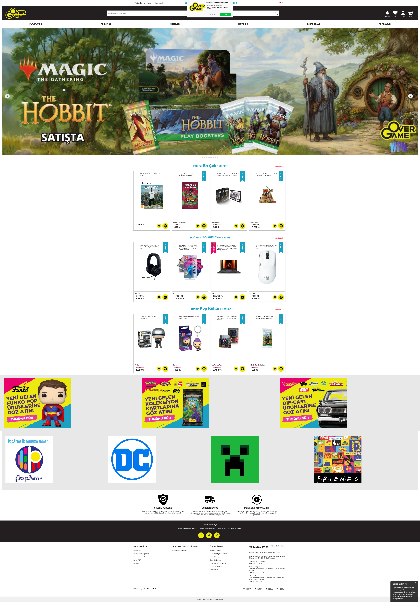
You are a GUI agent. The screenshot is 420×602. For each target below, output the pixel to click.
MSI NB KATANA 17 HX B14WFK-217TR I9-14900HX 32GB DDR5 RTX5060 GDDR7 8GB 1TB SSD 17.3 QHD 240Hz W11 (227, 248)
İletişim (149, 3)
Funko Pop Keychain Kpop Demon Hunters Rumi (189, 317)
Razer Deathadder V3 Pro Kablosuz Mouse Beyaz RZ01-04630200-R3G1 (266, 247)
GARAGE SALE (313, 24)
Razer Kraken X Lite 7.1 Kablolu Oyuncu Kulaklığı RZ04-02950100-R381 (150, 247)
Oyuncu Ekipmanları (139, 557)
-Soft (199, 599)
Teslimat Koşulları (215, 550)
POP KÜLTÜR (385, 24)
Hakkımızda (159, 3)
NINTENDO (243, 24)
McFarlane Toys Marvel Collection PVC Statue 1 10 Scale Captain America (227, 318)
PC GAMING (106, 24)
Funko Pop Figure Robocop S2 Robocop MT (149, 317)
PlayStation (137, 550)
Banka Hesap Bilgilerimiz (180, 550)
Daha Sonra (213, 14)
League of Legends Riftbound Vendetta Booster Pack (187, 174)
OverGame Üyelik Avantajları (219, 554)
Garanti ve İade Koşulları (218, 563)
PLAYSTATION (35, 24)
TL (410, 16)
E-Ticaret (203, 599)
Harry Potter (137, 563)
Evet (225, 14)
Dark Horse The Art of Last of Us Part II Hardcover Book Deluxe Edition (228, 174)
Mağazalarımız (140, 3)
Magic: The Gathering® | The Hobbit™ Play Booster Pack (264, 317)
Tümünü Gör (279, 166)
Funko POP (137, 560)
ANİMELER (175, 24)
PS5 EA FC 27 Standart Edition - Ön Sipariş (150, 174)
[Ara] (276, 13)
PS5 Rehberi (214, 569)
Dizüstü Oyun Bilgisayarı (141, 554)
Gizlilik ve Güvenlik (216, 566)
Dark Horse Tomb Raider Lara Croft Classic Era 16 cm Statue (266, 174)
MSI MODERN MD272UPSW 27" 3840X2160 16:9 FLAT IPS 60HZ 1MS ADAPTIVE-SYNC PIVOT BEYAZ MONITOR (188, 248)
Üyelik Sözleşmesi (216, 557)
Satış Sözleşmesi (215, 560)
